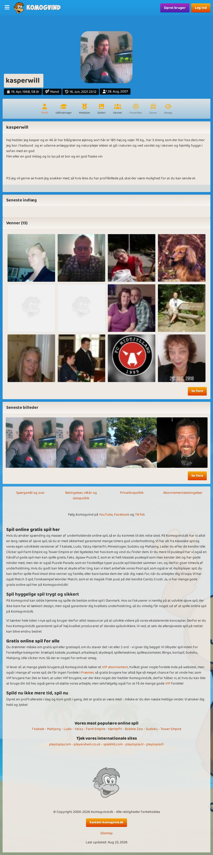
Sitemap (106, 833)
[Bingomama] (131, 358)
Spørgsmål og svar (30, 493)
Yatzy (79, 729)
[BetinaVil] (81, 308)
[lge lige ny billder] (131, 442)
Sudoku (152, 729)
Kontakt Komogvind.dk (106, 822)
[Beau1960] (182, 308)
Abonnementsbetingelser (182, 493)
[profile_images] (31, 442)
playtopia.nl (134, 744)
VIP (167, 683)
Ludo (68, 729)
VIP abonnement (115, 667)
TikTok (140, 514)
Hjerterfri (115, 729)
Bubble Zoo (134, 729)
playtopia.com (60, 744)
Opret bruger (175, 8)
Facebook (121, 514)
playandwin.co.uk (87, 744)
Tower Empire (171, 729)
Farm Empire (95, 729)
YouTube (106, 514)
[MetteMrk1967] (131, 258)
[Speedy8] (31, 358)
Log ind (201, 8)
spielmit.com (113, 744)
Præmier (87, 672)
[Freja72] (31, 308)
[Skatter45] (182, 358)
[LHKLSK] (31, 258)
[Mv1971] (81, 258)
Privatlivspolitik (132, 493)
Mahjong (54, 729)
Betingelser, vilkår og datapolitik (81, 495)
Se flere (197, 391)
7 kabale (38, 729)
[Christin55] (182, 258)
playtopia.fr (155, 744)
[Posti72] (81, 358)
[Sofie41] (131, 308)
